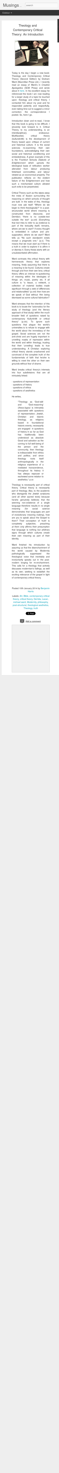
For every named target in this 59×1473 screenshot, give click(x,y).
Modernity (31, 602)
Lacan (45, 598)
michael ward (19, 602)
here (22, 90)
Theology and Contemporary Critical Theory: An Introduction (28, 29)
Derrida (37, 598)
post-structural (19, 605)
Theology (28, 608)
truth (36, 608)
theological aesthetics (38, 605)
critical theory (26, 598)
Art (21, 595)
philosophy (43, 602)
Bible (26, 595)
